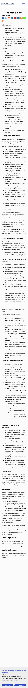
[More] (3, 21)
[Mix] (21, 18)
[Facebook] (3, 18)
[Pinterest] (15, 18)
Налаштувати (20, 685)
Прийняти (7, 685)
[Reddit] (9, 18)
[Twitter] (6, 18)
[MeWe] (18, 18)
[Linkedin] (12, 18)
